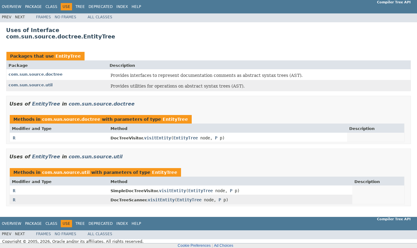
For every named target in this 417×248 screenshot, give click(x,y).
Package (33, 7)
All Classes (100, 17)
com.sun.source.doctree (36, 74)
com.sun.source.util (31, 85)
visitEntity (157, 137)
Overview (11, 7)
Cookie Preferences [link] (194, 245)
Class (51, 7)
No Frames (65, 17)
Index (122, 7)
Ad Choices (223, 245)
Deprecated (101, 7)
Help (136, 7)
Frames (43, 17)
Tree (80, 7)
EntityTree (68, 56)
